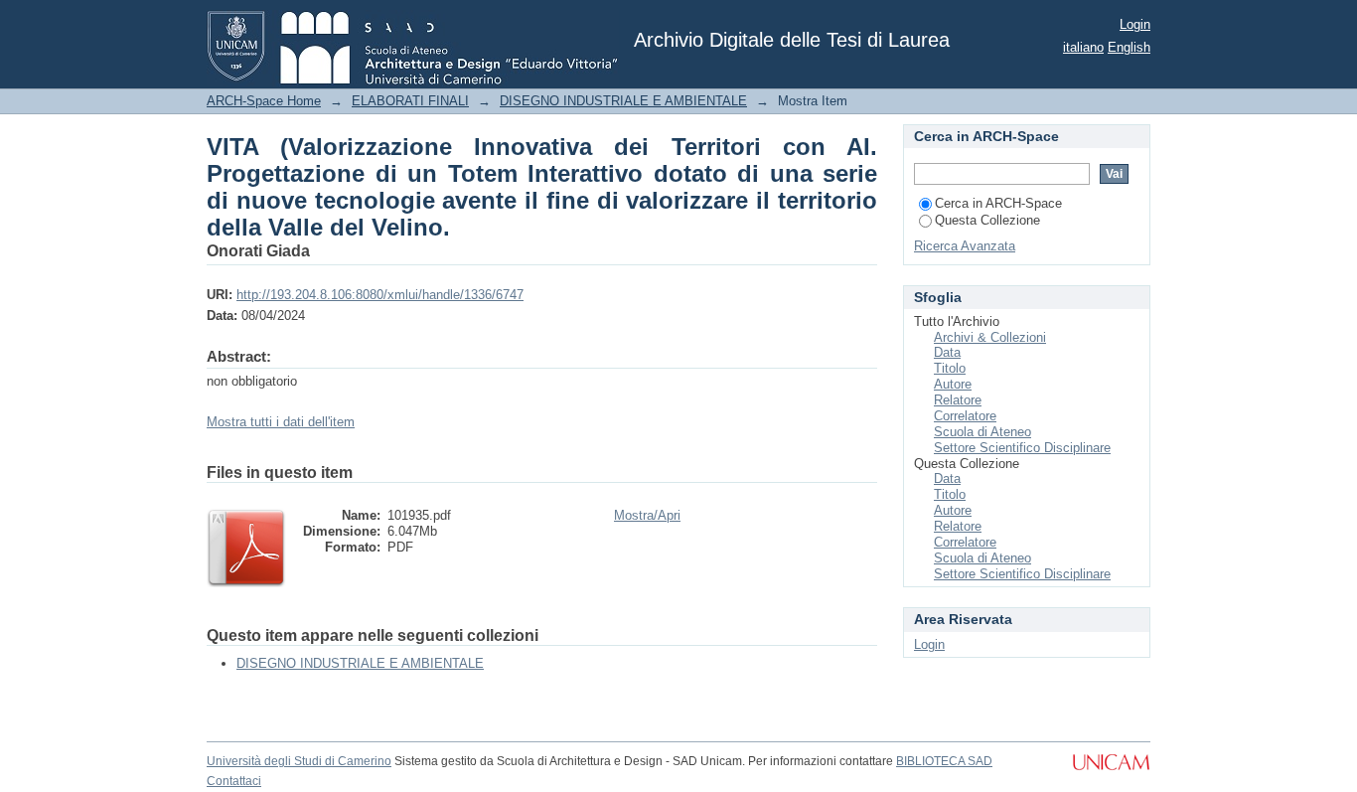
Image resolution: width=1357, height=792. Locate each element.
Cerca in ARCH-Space (998, 203)
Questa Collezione (987, 220)
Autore (953, 384)
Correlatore (965, 415)
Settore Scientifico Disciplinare (1022, 447)
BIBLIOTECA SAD (944, 761)
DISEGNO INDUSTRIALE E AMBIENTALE (623, 100)
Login (1135, 24)
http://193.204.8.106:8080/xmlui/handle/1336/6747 (380, 294)
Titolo (950, 368)
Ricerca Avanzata (964, 245)
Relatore (957, 400)
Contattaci (234, 781)
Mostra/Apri (647, 515)
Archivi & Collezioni (990, 337)
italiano (1083, 47)
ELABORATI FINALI (410, 100)
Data (947, 352)
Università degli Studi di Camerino (299, 761)
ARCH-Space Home (264, 100)
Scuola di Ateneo (982, 431)
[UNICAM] (1111, 772)
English (1129, 47)
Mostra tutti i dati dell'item (281, 421)
